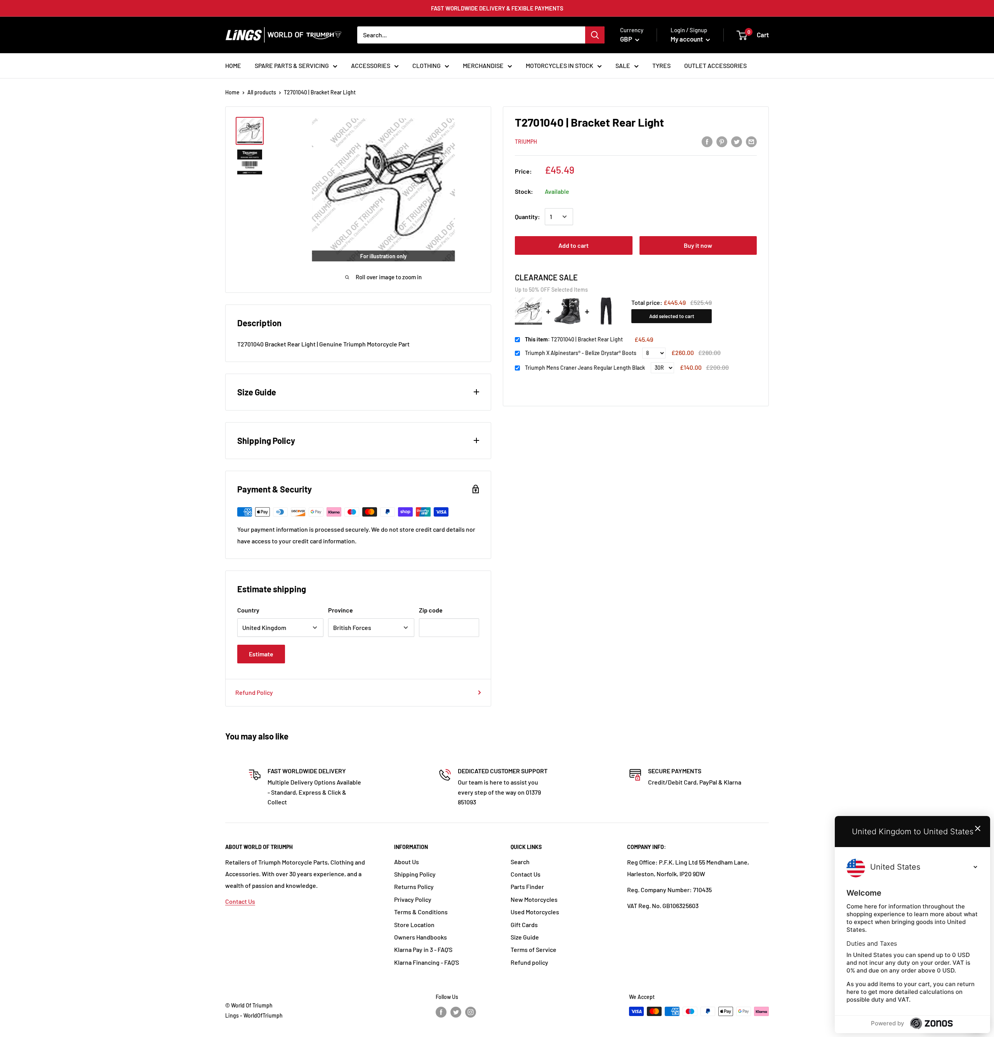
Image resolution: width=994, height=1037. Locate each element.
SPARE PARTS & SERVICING (292, 65)
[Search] (595, 34)
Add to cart (573, 245)
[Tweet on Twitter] (736, 141)
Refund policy (529, 962)
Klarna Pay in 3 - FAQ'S (423, 949)
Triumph (526, 141)
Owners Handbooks (420, 937)
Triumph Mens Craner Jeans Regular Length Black (585, 367)
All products (261, 92)
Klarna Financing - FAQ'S (426, 962)
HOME (233, 65)
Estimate (261, 654)
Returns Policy (414, 886)
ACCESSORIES (370, 65)
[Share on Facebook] (707, 141)
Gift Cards (524, 924)
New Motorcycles (534, 899)
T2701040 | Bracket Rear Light (574, 339)
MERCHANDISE (483, 65)
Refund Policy (254, 692)
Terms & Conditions (421, 911)
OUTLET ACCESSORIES (715, 65)
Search (520, 861)
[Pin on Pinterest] (721, 141)
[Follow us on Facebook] (441, 1012)
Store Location (414, 924)
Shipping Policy (415, 874)
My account (687, 39)
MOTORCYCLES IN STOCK (559, 65)
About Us (406, 861)
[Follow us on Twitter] (455, 1012)
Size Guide (525, 937)
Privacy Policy (412, 899)
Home (232, 92)
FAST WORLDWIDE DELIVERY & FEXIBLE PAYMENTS (497, 8)
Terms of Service (533, 949)
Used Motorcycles (535, 911)
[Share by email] (751, 141)
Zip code (431, 610)
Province (340, 610)
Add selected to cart (671, 316)
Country (248, 610)
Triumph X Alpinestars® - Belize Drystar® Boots (580, 353)
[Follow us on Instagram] (470, 1012)
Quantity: (527, 216)
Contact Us (240, 901)
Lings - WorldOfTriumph (254, 1015)
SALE (622, 65)
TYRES (661, 65)
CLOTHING (426, 65)
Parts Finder (527, 886)
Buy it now (698, 245)
